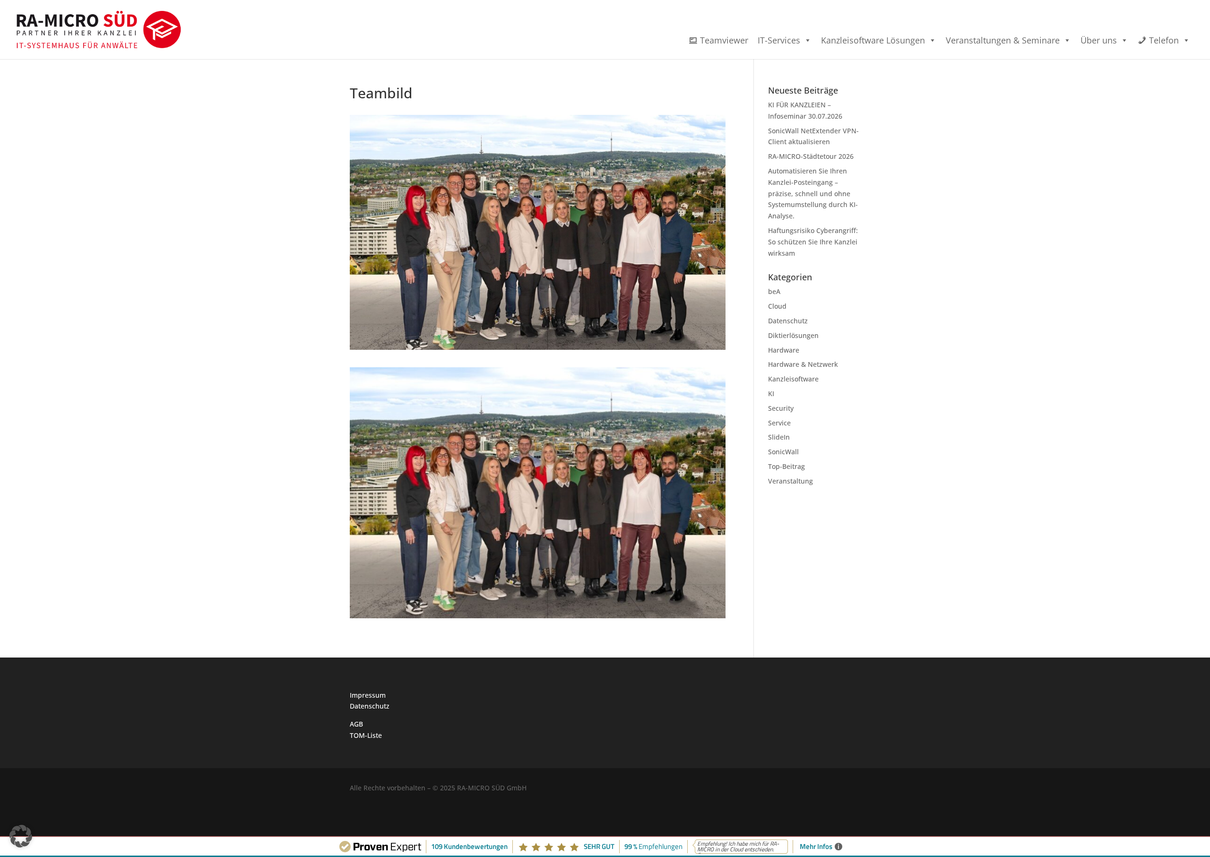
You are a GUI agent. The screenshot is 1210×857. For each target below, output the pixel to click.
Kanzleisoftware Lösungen (873, 40)
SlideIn (779, 437)
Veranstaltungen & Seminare (1003, 40)
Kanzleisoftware (793, 378)
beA (774, 291)
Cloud (777, 306)
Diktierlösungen (793, 335)
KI (771, 393)
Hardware (783, 350)
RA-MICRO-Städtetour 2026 (811, 156)
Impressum (368, 695)
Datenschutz (788, 320)
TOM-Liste (366, 735)
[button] (21, 836)
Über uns (1098, 40)
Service (779, 422)
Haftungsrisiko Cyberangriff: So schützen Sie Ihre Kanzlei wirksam (813, 242)
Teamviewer (724, 40)
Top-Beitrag (786, 466)
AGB (356, 723)
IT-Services (779, 40)
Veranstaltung (790, 480)
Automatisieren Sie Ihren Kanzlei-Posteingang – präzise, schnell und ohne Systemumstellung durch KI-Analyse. (813, 193)
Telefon (1164, 40)
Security (781, 408)
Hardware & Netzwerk (803, 364)
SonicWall (783, 451)
